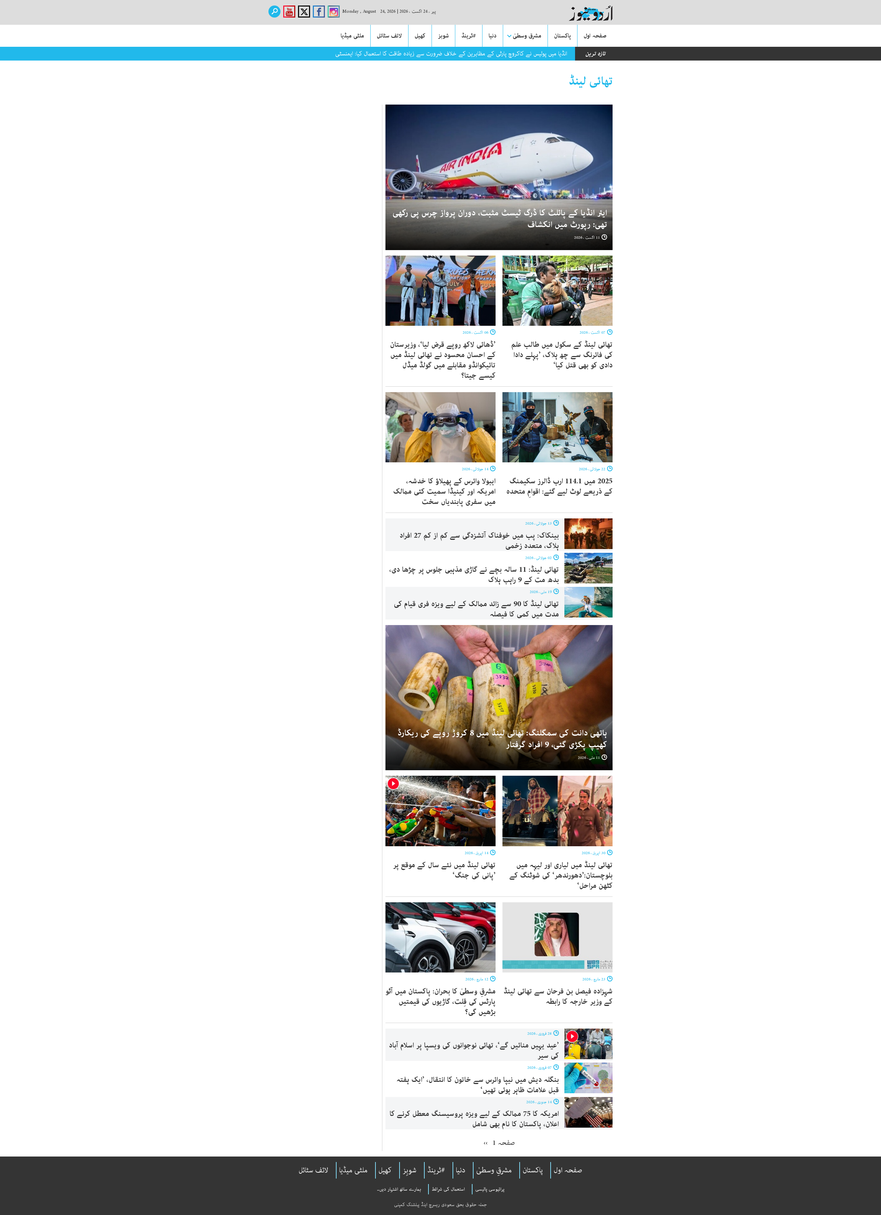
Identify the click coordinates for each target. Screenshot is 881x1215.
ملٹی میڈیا (352, 35)
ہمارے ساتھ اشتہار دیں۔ (399, 1189)
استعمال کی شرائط (448, 1189)
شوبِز (409, 1170)
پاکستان (562, 35)
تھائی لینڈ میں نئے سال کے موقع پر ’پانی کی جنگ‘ (444, 870)
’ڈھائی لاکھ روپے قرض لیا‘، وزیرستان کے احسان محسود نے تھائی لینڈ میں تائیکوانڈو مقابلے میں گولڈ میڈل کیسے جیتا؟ (443, 360)
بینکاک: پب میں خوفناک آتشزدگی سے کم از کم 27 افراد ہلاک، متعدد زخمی (479, 540)
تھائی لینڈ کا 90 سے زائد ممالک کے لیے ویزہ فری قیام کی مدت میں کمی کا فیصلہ (476, 609)
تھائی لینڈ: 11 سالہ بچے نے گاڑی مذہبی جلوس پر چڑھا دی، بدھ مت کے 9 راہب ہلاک (474, 574)
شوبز (443, 35)
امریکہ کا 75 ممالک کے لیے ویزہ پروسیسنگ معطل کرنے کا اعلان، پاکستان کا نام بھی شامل (474, 1119)
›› (486, 1142)
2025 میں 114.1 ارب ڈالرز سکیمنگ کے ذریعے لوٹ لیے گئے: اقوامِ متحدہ (559, 486)
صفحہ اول (595, 35)
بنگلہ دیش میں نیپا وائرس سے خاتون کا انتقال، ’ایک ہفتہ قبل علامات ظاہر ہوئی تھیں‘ (477, 1085)
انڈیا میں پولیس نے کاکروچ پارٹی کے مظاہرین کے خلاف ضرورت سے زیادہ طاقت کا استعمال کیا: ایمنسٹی (451, 53)
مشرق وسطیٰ (527, 35)
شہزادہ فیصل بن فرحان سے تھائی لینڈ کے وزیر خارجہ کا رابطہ (558, 996)
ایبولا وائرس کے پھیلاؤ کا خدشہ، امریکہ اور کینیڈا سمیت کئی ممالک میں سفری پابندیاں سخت (444, 491)
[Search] (274, 12)
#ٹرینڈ (468, 35)
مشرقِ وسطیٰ (494, 1170)
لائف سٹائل (389, 35)
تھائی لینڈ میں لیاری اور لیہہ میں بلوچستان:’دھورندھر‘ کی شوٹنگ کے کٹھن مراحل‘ (561, 875)
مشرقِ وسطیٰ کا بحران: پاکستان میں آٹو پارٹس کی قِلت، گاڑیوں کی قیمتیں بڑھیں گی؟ (440, 1002)
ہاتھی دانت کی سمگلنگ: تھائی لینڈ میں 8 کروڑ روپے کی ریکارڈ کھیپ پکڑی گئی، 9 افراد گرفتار (502, 739)
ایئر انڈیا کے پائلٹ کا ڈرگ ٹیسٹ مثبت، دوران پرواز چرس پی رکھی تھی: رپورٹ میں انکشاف (500, 219)
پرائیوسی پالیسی (490, 1189)
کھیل (420, 35)
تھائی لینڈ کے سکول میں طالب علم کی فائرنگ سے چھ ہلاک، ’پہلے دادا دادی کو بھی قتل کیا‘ (562, 355)
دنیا (493, 35)
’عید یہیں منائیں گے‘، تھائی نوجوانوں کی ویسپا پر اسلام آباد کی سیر (474, 1050)
